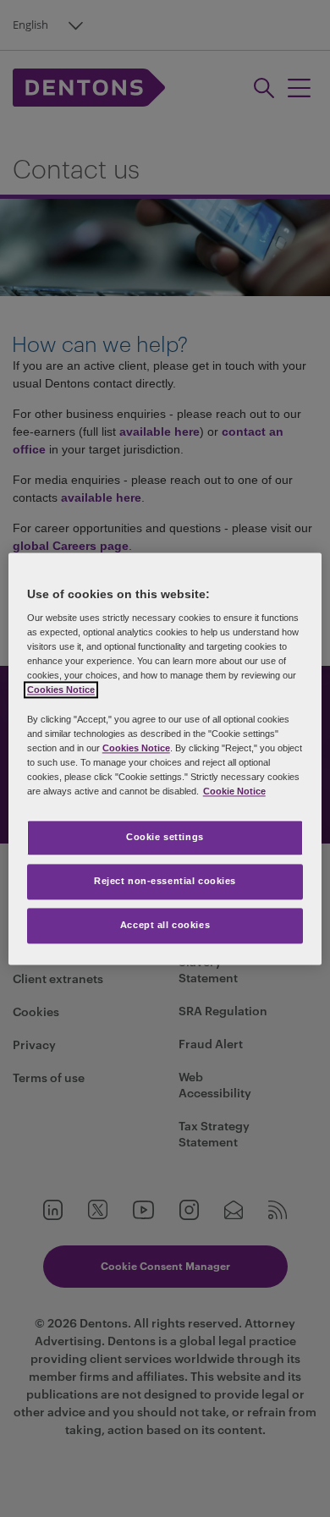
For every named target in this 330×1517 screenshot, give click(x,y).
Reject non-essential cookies (165, 881)
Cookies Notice (61, 690)
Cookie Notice (234, 791)
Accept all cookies (165, 925)
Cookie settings (165, 837)
